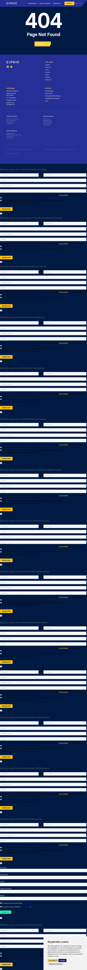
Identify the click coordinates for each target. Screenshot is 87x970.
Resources (18, 149)
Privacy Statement (27, 149)
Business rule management (10, 103)
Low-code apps (11, 98)
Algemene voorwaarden (12, 153)
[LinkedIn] (7, 66)
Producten (48, 80)
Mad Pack (71, 149)
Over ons (48, 67)
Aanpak (47, 65)
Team (47, 70)
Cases (47, 75)
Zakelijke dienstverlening (52, 98)
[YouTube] (11, 66)
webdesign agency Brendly (60, 149)
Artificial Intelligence (12, 91)
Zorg (46, 101)
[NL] (76, 3)
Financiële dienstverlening (53, 96)
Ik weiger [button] (62, 960)
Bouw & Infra (49, 93)
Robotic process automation (11, 94)
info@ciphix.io (10, 123)
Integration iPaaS (11, 100)
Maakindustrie (49, 91)
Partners (47, 77)
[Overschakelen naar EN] (79, 3)
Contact (47, 72)
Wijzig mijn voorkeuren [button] (56, 964)
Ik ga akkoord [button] (53, 960)
